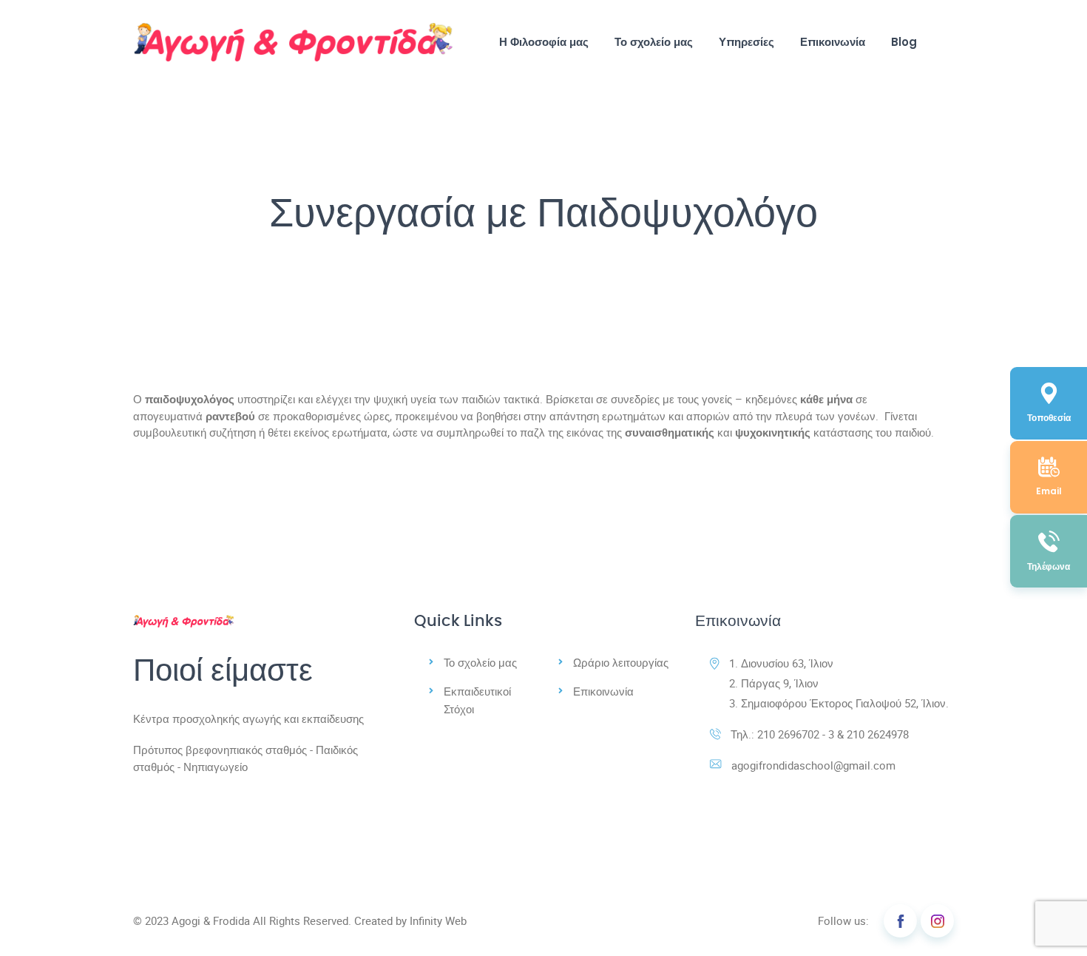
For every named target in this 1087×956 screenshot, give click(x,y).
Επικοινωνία (832, 42)
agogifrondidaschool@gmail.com (813, 765)
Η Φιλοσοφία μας (544, 42)
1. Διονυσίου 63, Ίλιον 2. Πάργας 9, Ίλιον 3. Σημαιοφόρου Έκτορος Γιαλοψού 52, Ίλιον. (839, 683)
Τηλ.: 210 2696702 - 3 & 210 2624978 (820, 734)
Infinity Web (438, 920)
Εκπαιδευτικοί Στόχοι (477, 700)
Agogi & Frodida (211, 920)
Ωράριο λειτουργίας (620, 662)
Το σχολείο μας (653, 42)
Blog (904, 42)
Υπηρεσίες (746, 42)
